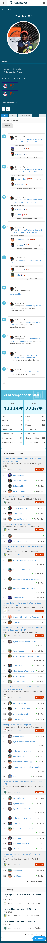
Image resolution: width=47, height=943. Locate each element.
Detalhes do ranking (34, 934)
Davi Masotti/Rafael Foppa (23, 761)
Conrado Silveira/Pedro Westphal (26, 617)
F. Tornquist (19, 239)
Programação (25, 115)
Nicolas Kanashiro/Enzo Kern (24, 560)
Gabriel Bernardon (20, 480)
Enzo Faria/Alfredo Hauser (23, 843)
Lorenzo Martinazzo (20, 519)
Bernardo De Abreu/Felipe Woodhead (28, 767)
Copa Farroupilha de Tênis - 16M (16, 496)
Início (3, 9)
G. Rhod (18, 214)
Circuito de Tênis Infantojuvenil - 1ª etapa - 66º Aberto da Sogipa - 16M (21, 688)
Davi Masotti (17, 876)
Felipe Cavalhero (19, 849)
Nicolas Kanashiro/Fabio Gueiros (26, 656)
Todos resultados (35, 882)
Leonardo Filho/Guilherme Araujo (26, 579)
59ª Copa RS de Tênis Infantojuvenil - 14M (19, 724)
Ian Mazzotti (17, 870)
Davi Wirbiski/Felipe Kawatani (24, 588)
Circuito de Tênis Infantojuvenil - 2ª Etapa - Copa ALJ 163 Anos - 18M (26, 140)
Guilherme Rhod (19, 486)
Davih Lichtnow (18, 756)
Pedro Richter (18, 622)
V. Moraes (19, 154)
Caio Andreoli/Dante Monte (23, 570)
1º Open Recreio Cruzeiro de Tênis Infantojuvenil (23, 356)
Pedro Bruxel (18, 719)
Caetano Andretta (20, 508)
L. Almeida (19, 149)
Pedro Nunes (18, 513)
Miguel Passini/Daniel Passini (24, 641)
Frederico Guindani (20, 714)
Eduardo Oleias (19, 681)
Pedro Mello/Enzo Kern (22, 751)
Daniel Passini (18, 651)
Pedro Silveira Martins (21, 708)
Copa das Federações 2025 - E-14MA (17, 524)
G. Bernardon (20, 179)
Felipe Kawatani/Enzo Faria (23, 671)
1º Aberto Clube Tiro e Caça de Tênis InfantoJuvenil (26, 340)
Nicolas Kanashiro (20, 676)
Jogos (13, 115)
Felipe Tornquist (19, 491)
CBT (18, 502)
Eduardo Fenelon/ (20, 541)
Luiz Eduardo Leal (20, 703)
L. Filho (17, 275)
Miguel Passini (18, 736)
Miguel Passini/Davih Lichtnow (24, 741)
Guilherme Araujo (20, 597)
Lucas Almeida (18, 475)
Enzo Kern (17, 776)
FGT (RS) (20, 469)
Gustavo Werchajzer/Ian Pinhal (25, 829)
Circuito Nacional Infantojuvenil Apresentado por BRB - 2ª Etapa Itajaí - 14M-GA (22, 628)
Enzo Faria (17, 838)
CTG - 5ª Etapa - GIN (32, 372)
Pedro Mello (17, 665)
